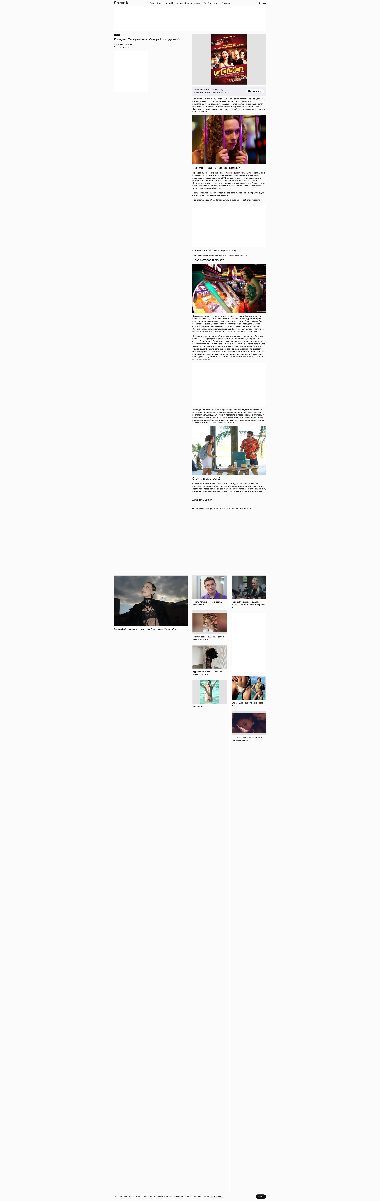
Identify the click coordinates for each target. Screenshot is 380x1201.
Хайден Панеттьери (173, 3)
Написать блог (255, 91)
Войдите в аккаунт (204, 508)
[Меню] (264, 3)
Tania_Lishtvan (205, 500)
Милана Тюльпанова (223, 3)
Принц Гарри (156, 3)
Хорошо (261, 1196)
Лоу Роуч (208, 3)
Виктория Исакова (193, 3)
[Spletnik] (121, 3)
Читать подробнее (217, 1197)
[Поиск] (260, 3)
